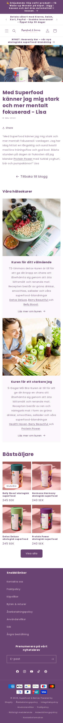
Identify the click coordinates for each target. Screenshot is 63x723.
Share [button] (9, 128)
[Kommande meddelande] (56, 19)
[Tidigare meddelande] (6, 19)
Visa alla (31, 553)
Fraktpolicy (13, 589)
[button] (6, 31)
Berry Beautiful (38, 300)
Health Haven (18, 424)
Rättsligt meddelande (20, 712)
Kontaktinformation (33, 717)
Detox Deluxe (18, 300)
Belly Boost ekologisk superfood (16, 494)
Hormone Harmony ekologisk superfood (45, 494)
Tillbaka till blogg (33, 176)
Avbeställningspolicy (46, 712)
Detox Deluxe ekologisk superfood (15, 537)
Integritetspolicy (49, 702)
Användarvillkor (16, 619)
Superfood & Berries (29, 698)
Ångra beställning (18, 634)
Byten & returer (16, 604)
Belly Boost (31, 304)
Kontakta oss (15, 581)
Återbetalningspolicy (20, 611)
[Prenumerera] (52, 659)
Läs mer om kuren (30, 311)
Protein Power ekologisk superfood (45, 537)
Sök (9, 626)
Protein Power (23, 159)
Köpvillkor (12, 596)
